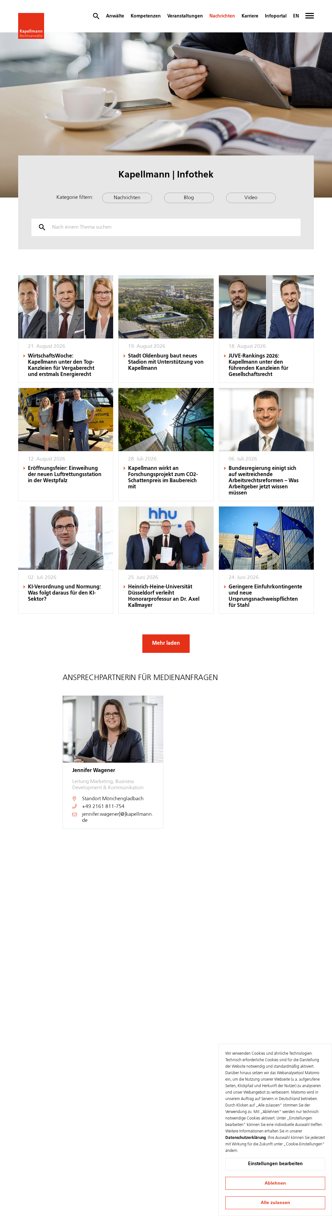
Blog (189, 197)
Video (250, 197)
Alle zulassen (275, 1202)
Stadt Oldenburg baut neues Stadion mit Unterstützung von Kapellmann (166, 362)
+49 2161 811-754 (103, 806)
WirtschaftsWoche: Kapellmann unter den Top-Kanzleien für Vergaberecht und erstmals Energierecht (61, 365)
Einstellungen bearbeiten (275, 1164)
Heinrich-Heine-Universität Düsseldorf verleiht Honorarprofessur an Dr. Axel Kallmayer (163, 596)
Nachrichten (222, 16)
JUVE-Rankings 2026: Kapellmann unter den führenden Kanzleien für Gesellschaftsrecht (258, 365)
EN (296, 16)
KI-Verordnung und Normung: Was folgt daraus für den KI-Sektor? (64, 593)
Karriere (250, 16)
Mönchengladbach (123, 798)
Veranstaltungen (185, 16)
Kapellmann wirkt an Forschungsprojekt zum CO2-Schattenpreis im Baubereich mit (163, 478)
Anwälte (115, 16)
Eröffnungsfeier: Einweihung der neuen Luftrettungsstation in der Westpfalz (64, 474)
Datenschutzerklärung (245, 1138)
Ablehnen (275, 1183)
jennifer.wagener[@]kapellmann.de (117, 817)
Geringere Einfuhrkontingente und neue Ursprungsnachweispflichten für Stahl (265, 596)
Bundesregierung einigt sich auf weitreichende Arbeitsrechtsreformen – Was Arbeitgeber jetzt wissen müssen (264, 481)
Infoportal (276, 16)
